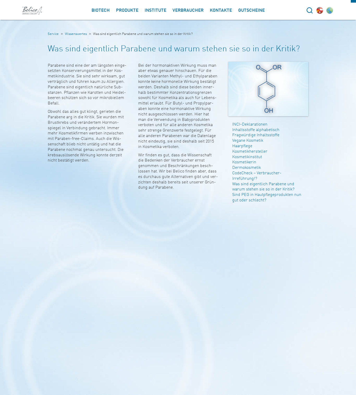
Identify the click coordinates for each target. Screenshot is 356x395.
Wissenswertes (76, 34)
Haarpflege (242, 146)
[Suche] (309, 10)
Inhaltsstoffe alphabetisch (255, 130)
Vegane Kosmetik (247, 141)
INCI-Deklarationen (249, 124)
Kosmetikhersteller (249, 152)
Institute (155, 10)
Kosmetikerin (244, 162)
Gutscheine (251, 10)
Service (53, 34)
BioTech (100, 10)
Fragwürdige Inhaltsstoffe (255, 135)
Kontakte (221, 10)
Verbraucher (188, 10)
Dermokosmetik (246, 168)
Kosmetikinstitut (247, 157)
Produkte (127, 10)
